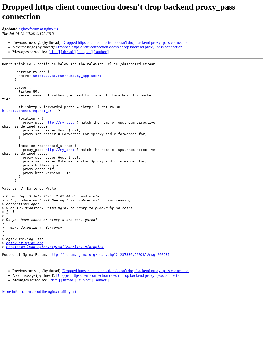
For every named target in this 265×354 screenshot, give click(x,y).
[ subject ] (85, 51)
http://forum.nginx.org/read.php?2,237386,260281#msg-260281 (110, 255)
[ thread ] (68, 51)
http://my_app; (60, 122)
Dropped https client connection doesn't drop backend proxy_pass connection (125, 42)
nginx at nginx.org (24, 243)
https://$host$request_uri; (29, 111)
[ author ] (101, 51)
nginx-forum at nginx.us (38, 29)
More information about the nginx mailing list (39, 291)
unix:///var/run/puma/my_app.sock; (67, 76)
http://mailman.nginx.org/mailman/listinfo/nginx (55, 247)
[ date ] (54, 51)
